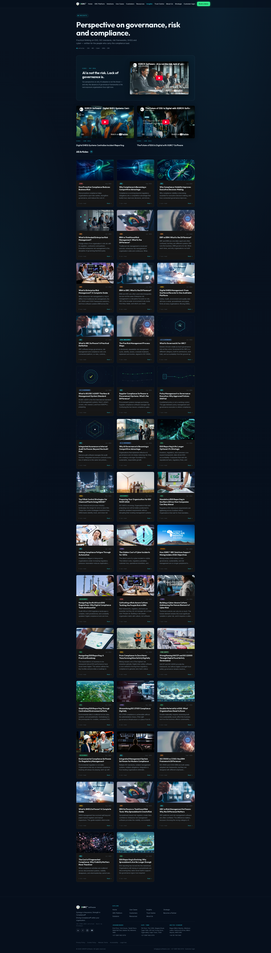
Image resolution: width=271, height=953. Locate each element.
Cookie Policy (91, 942)
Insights (149, 4)
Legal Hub (123, 942)
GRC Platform (100, 4)
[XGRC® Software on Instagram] (87, 930)
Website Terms (103, 942)
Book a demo (203, 4)
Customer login (189, 4)
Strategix (178, 4)
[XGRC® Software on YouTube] (92, 930)
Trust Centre (159, 4)
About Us (169, 4)
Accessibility (114, 942)
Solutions (110, 4)
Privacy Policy (80, 942)
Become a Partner (169, 913)
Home (90, 4)
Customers (130, 4)
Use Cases (120, 4)
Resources (140, 4)
